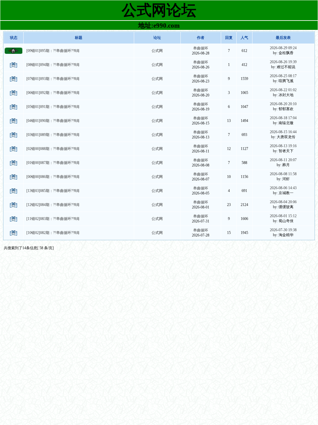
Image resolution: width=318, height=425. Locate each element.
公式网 (157, 51)
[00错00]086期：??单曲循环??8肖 (53, 177)
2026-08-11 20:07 (283, 160)
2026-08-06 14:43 (283, 188)
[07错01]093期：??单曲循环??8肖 (53, 79)
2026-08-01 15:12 (283, 216)
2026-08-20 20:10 (283, 104)
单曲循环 (200, 48)
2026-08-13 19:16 (283, 146)
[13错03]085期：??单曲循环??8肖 (53, 191)
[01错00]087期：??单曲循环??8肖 (53, 163)
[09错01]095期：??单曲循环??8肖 (53, 51)
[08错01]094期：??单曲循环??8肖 (53, 65)
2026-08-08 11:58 (283, 174)
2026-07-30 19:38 (283, 230)
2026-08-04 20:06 (283, 202)
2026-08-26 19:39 (283, 62)
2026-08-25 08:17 (283, 76)
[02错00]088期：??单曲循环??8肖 (53, 149)
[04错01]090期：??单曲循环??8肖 (53, 121)
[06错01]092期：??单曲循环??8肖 (53, 93)
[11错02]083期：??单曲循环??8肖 (53, 219)
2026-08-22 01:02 (283, 90)
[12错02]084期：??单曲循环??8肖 (53, 205)
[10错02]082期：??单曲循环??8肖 (53, 233)
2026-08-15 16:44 (283, 132)
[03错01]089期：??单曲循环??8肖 (53, 135)
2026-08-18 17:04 (283, 118)
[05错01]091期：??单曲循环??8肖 (53, 107)
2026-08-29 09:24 (283, 48)
